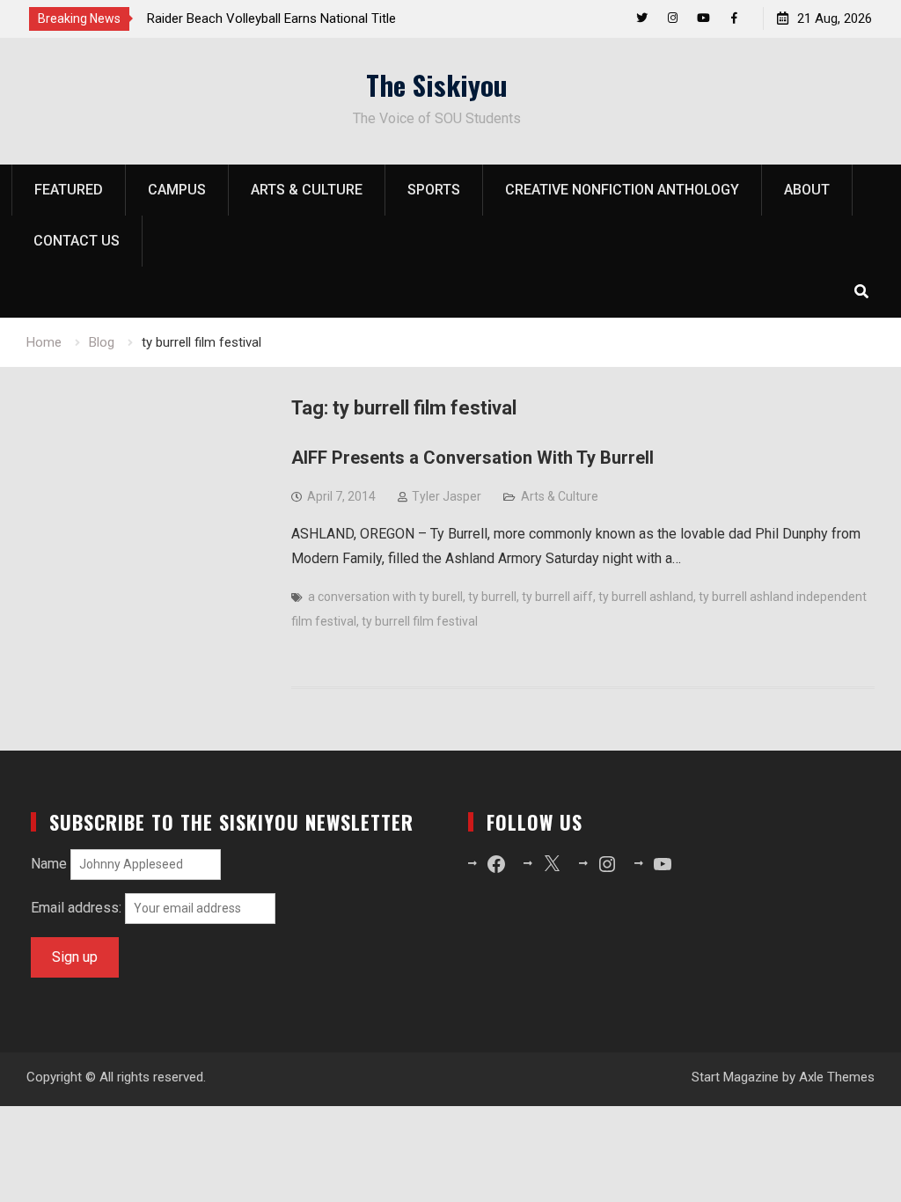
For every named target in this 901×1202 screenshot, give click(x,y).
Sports (433, 189)
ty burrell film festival (420, 621)
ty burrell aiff (557, 597)
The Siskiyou (437, 84)
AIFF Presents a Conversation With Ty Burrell (472, 457)
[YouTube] (703, 18)
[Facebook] (734, 18)
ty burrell (492, 597)
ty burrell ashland (645, 597)
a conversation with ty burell (385, 597)
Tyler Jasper (446, 496)
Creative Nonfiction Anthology (622, 189)
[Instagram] (672, 18)
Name (49, 863)
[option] (305, 18)
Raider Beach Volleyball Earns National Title (271, 18)
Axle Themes (837, 1077)
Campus (177, 189)
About (807, 189)
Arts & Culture (307, 189)
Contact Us (76, 240)
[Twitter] (641, 18)
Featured (68, 189)
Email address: (78, 907)
